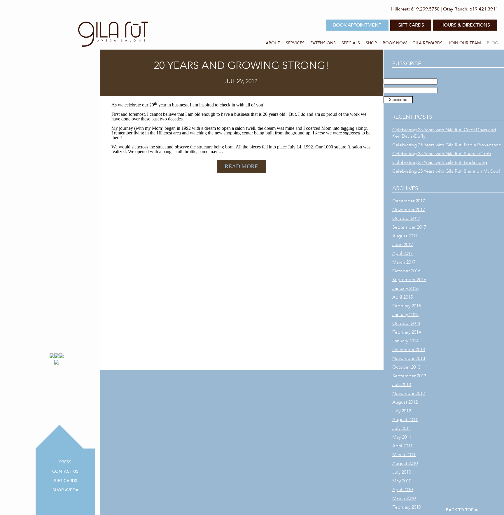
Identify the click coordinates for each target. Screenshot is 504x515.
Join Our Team (464, 43)
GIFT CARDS (411, 25)
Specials (351, 43)
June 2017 (402, 244)
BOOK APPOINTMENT (357, 25)
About (273, 43)
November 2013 (408, 358)
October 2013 (406, 367)
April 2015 (402, 297)
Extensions (323, 43)
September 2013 (409, 376)
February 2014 (406, 332)
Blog (492, 43)
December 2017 (408, 201)
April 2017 (402, 253)
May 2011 (401, 437)
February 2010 (406, 507)
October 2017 (406, 218)
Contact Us (65, 471)
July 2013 (401, 384)
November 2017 (408, 209)
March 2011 (404, 454)
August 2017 (405, 236)
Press (65, 462)
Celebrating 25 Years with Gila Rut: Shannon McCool (446, 171)
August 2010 (405, 463)
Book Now (395, 43)
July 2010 (401, 472)
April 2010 (402, 489)
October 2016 (406, 271)
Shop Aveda (65, 490)
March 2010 (404, 498)
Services (295, 43)
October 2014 (406, 323)
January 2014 (405, 341)
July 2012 (401, 411)
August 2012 (405, 402)
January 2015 (405, 314)
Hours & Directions (465, 25)
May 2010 (401, 481)
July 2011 (401, 428)
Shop (371, 43)
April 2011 (402, 446)
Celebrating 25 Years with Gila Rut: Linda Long (439, 162)
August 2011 (405, 419)
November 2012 (408, 393)
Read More (241, 166)
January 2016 (405, 288)
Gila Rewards (427, 43)
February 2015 (406, 306)
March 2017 (404, 262)
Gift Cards (65, 481)
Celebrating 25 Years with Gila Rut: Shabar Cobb (441, 153)
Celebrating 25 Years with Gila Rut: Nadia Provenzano (446, 145)
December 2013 (408, 349)
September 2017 (409, 227)
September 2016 (409, 279)
